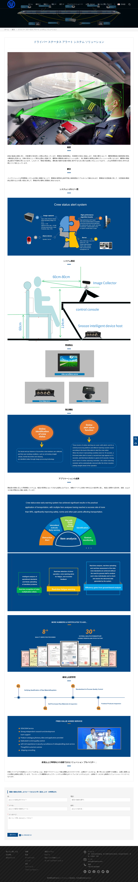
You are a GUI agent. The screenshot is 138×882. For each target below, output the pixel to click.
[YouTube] (89, 871)
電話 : (72, 796)
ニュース (28, 861)
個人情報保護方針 (26, 835)
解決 (13, 29)
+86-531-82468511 (94, 867)
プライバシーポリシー (31, 870)
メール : (10, 806)
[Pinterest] (107, 871)
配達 (26, 855)
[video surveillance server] (69, 376)
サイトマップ (29, 867)
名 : (8, 796)
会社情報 (8, 855)
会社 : (72, 806)
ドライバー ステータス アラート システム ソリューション (37, 29)
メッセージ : (12, 815)
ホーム (6, 29)
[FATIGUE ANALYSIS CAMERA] (88, 403)
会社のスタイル (10, 858)
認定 (26, 864)
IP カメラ (47, 855)
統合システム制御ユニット (52, 858)
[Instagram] (98, 871)
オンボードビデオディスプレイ (54, 861)
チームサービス (29, 858)
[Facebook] (93, 871)
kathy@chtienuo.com (95, 861)
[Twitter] (102, 871)
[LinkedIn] (84, 871)
